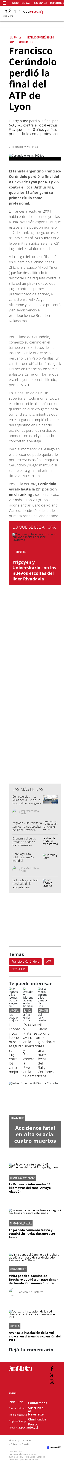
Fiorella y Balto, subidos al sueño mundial (23, 857)
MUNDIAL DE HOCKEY (19, 1010)
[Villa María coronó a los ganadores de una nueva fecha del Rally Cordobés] (42, 1020)
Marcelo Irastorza (32, 1292)
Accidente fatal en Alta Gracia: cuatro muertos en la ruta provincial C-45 (35, 1140)
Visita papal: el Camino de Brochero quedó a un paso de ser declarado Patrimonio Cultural (33, 1279)
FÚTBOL (27, 1010)
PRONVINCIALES (17, 1118)
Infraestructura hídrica (22, 1177)
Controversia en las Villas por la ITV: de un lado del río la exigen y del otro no (26, 802)
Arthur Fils (18, 969)
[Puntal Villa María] (21, 1371)
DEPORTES (43, 1010)
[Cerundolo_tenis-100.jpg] (35, 157)
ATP (48, 961)
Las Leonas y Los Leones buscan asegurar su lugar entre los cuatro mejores (16, 1048)
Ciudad (26, 3)
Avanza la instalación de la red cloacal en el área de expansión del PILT (35, 1336)
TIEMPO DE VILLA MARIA (21, 1223)
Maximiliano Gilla (30, 812)
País (20, 1402)
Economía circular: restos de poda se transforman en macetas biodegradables (24, 845)
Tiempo (22, 1421)
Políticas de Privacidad (21, 1444)
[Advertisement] (35, 709)
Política (22, 1414)
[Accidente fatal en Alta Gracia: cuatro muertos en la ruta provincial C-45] (35, 1101)
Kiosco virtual (33, 1426)
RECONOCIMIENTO (18, 1269)
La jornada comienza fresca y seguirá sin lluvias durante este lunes (32, 1233)
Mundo (22, 1408)
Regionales (40, 3)
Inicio (15, 3)
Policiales (14, 1414)
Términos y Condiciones (20, 1440)
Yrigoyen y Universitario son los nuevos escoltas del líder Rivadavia (34, 570)
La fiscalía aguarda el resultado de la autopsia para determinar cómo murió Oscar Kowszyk (25, 887)
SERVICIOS (15, 1326)
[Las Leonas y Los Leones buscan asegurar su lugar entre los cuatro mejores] (13, 1020)
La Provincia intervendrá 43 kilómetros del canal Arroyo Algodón (30, 1187)
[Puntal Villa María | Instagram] (52, 1381)
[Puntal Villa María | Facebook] (52, 1368)
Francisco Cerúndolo (25, 961)
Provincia (14, 1427)
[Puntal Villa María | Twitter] (52, 1375)
